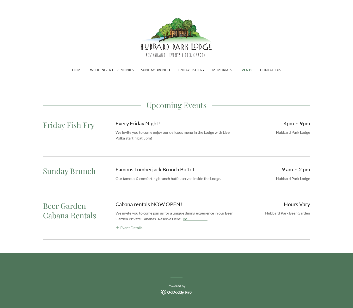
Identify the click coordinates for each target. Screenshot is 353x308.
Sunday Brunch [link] (155, 70)
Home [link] (77, 70)
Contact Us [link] (270, 70)
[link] (176, 37)
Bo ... (195, 218)
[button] (129, 227)
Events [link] (246, 70)
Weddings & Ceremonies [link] (112, 70)
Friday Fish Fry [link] (191, 70)
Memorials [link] (222, 70)
